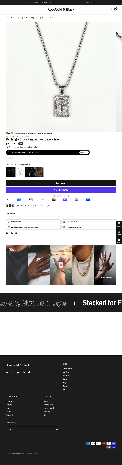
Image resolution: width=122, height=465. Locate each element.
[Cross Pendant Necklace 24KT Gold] (29, 172)
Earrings (66, 386)
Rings (65, 382)
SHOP (65, 364)
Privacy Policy (48, 404)
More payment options (61, 196)
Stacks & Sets (68, 368)
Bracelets (66, 375)
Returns (8, 408)
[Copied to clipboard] (16, 233)
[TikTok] (31, 372)
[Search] (111, 9)
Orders (8, 411)
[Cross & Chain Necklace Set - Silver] (39, 172)
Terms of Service (49, 408)
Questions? (10, 401)
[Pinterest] (25, 372)
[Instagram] (14, 372)
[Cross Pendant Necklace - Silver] (10, 172)
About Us (47, 401)
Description (10, 213)
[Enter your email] (56, 429)
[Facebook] (8, 372)
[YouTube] (19, 372)
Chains (65, 379)
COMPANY (48, 396)
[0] (114, 9)
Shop (12, 18)
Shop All (65, 389)
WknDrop (47, 411)
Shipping (9, 404)
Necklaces (66, 372)
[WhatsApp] (12, 233)
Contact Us (9, 415)
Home (7, 18)
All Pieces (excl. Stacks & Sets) (25, 18)
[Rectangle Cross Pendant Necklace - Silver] (20, 172)
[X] (7, 233)
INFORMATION (11, 396)
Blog (45, 415)
